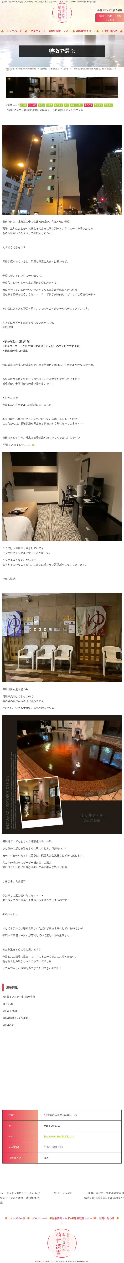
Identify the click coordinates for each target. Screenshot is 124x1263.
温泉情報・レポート (62, 31)
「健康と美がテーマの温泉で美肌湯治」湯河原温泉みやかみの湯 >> (104, 1195)
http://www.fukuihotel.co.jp (59, 1136)
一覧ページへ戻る (62, 1193)
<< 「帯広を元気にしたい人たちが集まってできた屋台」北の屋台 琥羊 (20, 1198)
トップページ (14, 31)
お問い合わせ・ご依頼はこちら (109, 17)
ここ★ (30, 444)
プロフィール (38, 31)
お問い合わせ (109, 31)
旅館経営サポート (86, 31)
